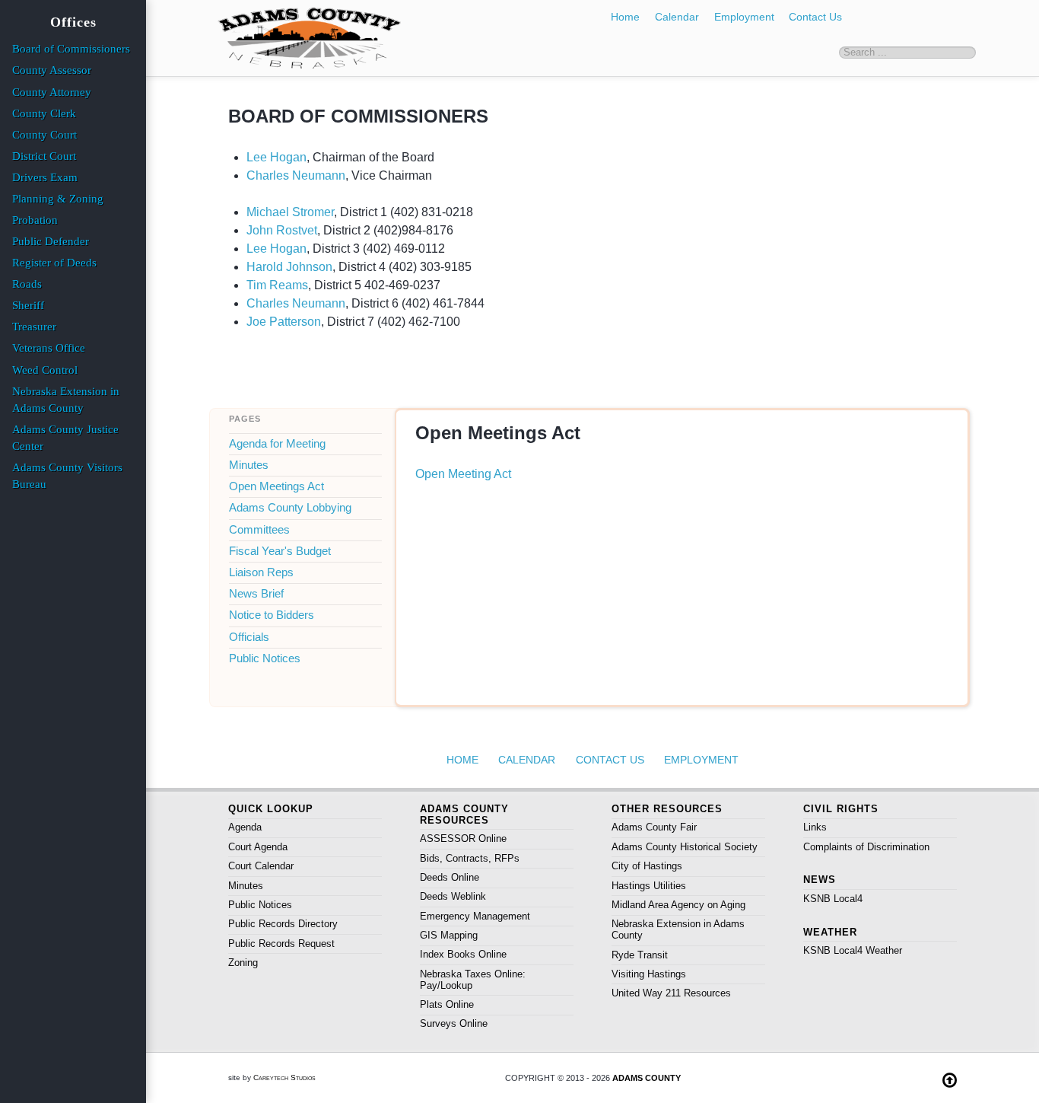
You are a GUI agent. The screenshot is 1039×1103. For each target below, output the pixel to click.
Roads (27, 284)
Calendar (677, 17)
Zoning (243, 962)
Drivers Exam (45, 177)
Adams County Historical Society (685, 847)
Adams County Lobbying (290, 508)
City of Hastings (647, 866)
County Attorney (51, 92)
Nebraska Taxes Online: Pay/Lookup (473, 979)
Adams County (646, 1077)
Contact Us (815, 17)
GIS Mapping (449, 935)
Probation (35, 220)
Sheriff (28, 305)
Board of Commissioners (71, 49)
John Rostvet (281, 230)
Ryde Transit (640, 955)
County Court (44, 135)
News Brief (256, 594)
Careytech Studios (284, 1077)
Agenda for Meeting (277, 444)
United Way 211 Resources (671, 993)
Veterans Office (48, 348)
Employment (744, 17)
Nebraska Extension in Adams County (678, 929)
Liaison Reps (261, 572)
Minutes (248, 465)
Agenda (245, 827)
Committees (259, 530)
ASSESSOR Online (463, 838)
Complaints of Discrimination (866, 847)
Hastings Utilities (649, 885)
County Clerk (44, 113)
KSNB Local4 (833, 898)
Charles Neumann (295, 175)
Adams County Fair (654, 827)
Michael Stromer (290, 212)
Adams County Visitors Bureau (67, 475)
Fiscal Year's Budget (280, 551)
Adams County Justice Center (65, 437)
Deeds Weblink (453, 896)
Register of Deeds (54, 263)
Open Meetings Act (276, 486)
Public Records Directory (283, 923)
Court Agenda (258, 847)
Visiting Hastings (649, 974)
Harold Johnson (289, 266)
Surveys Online (454, 1023)
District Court (44, 156)
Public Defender (50, 241)
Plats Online (447, 1004)
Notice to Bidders (271, 615)
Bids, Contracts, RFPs (470, 858)
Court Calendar (261, 866)
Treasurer (34, 326)
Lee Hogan (276, 157)
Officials (249, 637)
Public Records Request (281, 943)
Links (815, 827)
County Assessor (51, 70)
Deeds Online (449, 877)
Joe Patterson (283, 321)
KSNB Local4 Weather (852, 950)
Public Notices (264, 658)
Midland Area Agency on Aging (678, 904)
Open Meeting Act (463, 473)
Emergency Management (475, 916)
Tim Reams (277, 285)
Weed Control (45, 370)
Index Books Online (463, 954)
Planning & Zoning (57, 199)
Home (625, 17)
